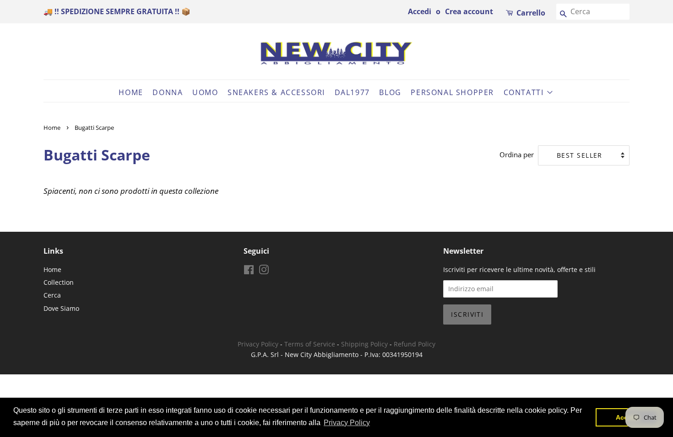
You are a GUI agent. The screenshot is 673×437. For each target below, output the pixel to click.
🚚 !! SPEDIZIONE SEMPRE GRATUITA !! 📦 (116, 11)
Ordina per (516, 154)
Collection (58, 282)
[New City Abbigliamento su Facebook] (249, 271)
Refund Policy (414, 344)
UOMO (205, 92)
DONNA (167, 92)
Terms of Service (309, 344)
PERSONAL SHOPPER (452, 92)
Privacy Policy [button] (347, 422)
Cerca (52, 295)
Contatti (525, 92)
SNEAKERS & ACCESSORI (276, 92)
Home (131, 92)
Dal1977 (352, 92)
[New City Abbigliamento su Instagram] (264, 271)
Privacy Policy (258, 344)
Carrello (530, 13)
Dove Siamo (61, 308)
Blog (390, 92)
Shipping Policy (364, 344)
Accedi (419, 11)
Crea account (469, 11)
